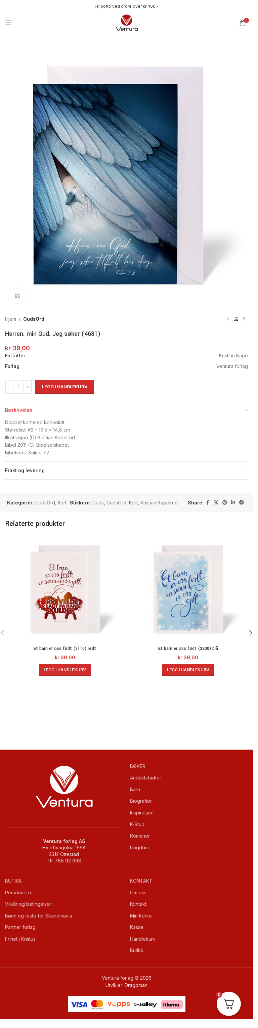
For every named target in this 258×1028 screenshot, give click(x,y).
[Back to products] (236, 319)
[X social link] (216, 502)
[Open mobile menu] (8, 23)
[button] (65, 670)
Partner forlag (20, 927)
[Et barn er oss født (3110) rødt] (65, 589)
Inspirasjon (142, 812)
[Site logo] (126, 22)
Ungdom (139, 847)
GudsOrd (33, 319)
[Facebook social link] (208, 502)
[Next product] (244, 319)
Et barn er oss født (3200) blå (188, 648)
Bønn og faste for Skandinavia (38, 916)
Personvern (18, 892)
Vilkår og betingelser (28, 904)
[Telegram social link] (241, 502)
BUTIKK (13, 881)
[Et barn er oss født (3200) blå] (188, 589)
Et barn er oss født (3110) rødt (65, 648)
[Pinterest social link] (224, 502)
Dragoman (136, 985)
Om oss (138, 892)
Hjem (10, 319)
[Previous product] (228, 319)
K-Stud (137, 824)
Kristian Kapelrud (159, 502)
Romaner (140, 836)
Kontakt (138, 904)
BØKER (137, 766)
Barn (135, 789)
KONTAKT (141, 881)
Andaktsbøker (145, 777)
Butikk (136, 950)
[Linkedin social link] (233, 502)
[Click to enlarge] (17, 295)
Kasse (136, 927)
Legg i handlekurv (64, 386)
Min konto (141, 916)
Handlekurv (143, 939)
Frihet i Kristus (20, 939)
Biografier (141, 801)
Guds (98, 502)
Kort (62, 502)
